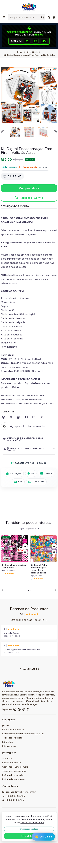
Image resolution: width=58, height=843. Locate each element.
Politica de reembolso (13, 779)
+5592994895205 (15, 796)
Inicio (20, 52)
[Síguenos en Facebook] (19, 709)
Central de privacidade (32, 822)
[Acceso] (49, 17)
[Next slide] (54, 132)
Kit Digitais (7, 742)
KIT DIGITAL (32, 52)
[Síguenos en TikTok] (23, 709)
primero (6, 725)
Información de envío (13, 729)
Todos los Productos (13, 737)
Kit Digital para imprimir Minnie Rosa (14, 566)
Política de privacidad (13, 775)
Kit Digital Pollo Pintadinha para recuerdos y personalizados (39, 569)
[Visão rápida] (25, 552)
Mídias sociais (9, 746)
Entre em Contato (11, 762)
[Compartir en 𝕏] (11, 417)
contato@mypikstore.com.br (21, 791)
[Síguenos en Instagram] (14, 709)
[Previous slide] (3, 132)
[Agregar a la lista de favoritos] (25, 545)
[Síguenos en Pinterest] (28, 709)
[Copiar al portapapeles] (41, 417)
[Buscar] (42, 17)
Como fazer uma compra (15, 766)
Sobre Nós (7, 758)
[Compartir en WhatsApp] (18, 417)
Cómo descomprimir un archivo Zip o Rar (23, 733)
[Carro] (54, 17)
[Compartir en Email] (34, 417)
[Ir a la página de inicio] (29, 7)
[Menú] (4, 17)
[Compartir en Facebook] (3, 417)
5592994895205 (15, 800)
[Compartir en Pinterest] (26, 417)
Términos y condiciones (14, 771)
